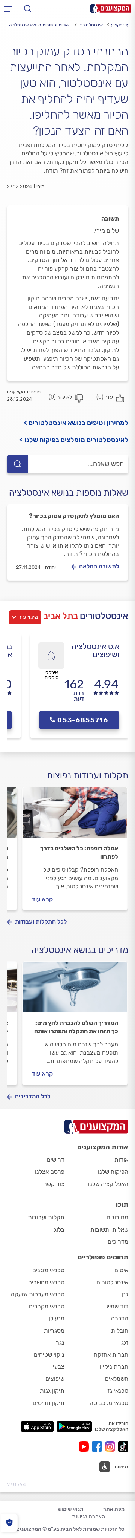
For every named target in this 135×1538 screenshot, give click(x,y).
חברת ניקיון (114, 1366)
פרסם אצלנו (49, 1171)
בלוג (59, 1229)
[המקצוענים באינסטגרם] (111, 1446)
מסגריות (54, 1330)
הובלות (119, 1330)
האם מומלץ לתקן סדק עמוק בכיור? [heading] (74, 515)
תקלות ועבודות (46, 1217)
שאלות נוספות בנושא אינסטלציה (68, 492)
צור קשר (54, 1183)
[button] (113, 1466)
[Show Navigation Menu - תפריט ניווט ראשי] (8, 8)
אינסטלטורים (91, 25)
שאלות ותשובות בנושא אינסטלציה (39, 25)
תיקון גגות (52, 1390)
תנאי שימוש (71, 1509)
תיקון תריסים (48, 1402)
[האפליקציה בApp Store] (37, 1426)
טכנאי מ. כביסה (109, 1402)
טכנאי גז (117, 1390)
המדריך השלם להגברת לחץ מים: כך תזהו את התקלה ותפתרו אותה (76, 1027)
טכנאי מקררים (46, 1306)
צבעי (58, 1366)
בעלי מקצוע (121, 25)
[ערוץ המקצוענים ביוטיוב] (85, 1446)
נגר (60, 1342)
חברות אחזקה (111, 1354)
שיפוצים (54, 1378)
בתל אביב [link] (60, 616)
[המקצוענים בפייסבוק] (98, 1446)
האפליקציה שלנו (108, 1183)
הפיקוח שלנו (113, 1171)
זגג (124, 1342)
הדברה (119, 1318)
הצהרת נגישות (88, 1516)
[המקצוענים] (110, 8)
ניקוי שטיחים (49, 1354)
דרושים (55, 1159)
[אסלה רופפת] (75, 815)
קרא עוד (42, 899)
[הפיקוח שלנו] (9, 1522)
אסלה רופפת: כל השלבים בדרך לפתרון (79, 852)
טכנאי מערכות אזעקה (37, 1294)
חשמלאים (116, 1378)
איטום (121, 1270)
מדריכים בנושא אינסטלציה (79, 950)
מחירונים (117, 1217)
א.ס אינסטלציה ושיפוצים (95, 650)
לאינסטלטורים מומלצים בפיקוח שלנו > (74, 440)
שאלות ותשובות (109, 1229)
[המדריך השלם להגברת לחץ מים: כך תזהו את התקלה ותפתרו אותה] (75, 990)
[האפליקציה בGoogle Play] (74, 1426)
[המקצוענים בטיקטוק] (123, 1446)
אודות (121, 1159)
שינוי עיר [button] (28, 617)
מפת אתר (113, 1509)
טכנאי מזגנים (48, 1270)
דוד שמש (117, 1306)
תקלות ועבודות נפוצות (87, 775)
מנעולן (56, 1318)
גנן (125, 1294)
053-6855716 (82, 720)
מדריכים (118, 1241)
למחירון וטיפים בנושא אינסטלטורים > (76, 423)
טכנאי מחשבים (46, 1282)
